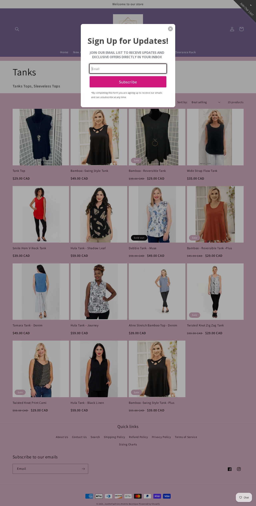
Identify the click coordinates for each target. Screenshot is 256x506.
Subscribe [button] (128, 81)
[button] (170, 28)
